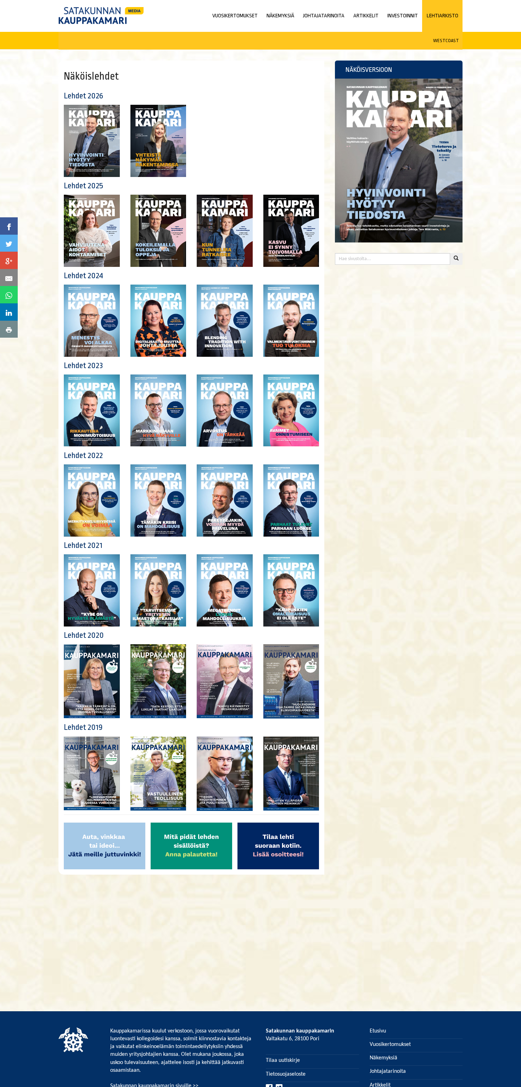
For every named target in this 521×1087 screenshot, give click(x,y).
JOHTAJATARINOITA (323, 16)
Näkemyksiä (383, 1058)
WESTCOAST (446, 40)
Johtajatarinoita (388, 1071)
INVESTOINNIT (402, 16)
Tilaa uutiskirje (283, 1060)
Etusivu (378, 1031)
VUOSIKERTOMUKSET (235, 16)
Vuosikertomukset (390, 1044)
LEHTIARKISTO (442, 16)
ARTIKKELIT (366, 16)
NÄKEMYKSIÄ (280, 16)
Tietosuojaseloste (286, 1074)
